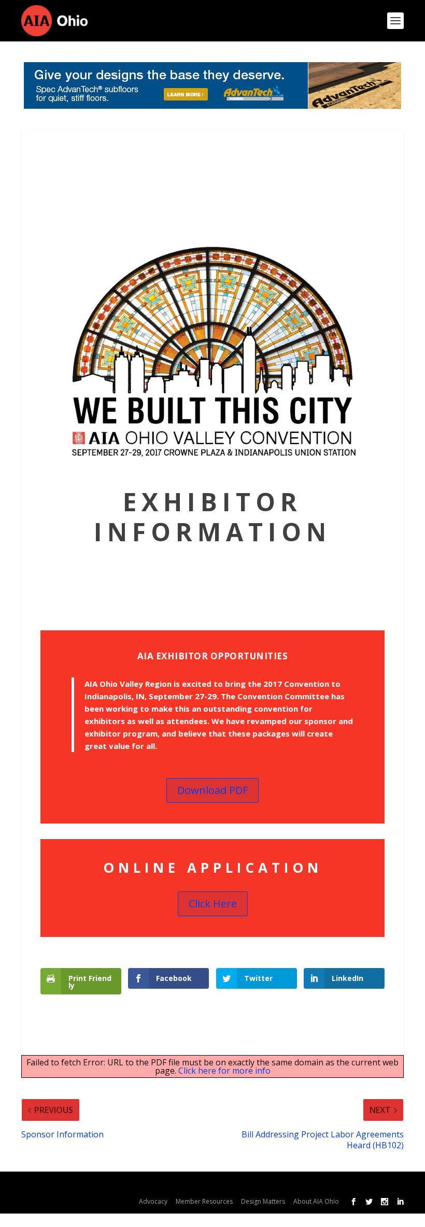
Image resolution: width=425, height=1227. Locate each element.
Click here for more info (224, 1070)
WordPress (223, 1184)
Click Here (213, 904)
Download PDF (212, 790)
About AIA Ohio (316, 1201)
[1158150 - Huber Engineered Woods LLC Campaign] (212, 85)
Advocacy (153, 1201)
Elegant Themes (108, 1184)
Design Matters (263, 1201)
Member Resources (204, 1201)
